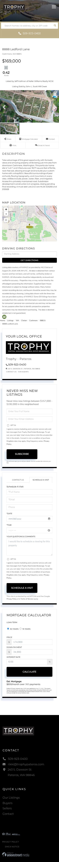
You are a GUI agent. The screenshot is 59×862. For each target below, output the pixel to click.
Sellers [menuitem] (7, 808)
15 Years (26, 629)
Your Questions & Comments (21, 536)
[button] (55, 26)
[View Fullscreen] (6, 220)
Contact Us (11, 372)
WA (17, 320)
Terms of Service (27, 599)
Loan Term (12, 622)
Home (2, 320)
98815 (43, 320)
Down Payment (14, 647)
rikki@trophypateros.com (26, 764)
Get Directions (29, 260)
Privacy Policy (12, 599)
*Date (9, 513)
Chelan (24, 320)
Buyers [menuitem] (7, 803)
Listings (10, 320)
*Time (9, 525)
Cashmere (33, 320)
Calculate (29, 671)
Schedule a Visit (41, 480)
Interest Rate (13, 657)
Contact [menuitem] (8, 813)
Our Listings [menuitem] (11, 797)
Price (9, 637)
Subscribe (22, 454)
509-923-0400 (31, 33)
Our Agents (23, 372)
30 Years (14, 629)
